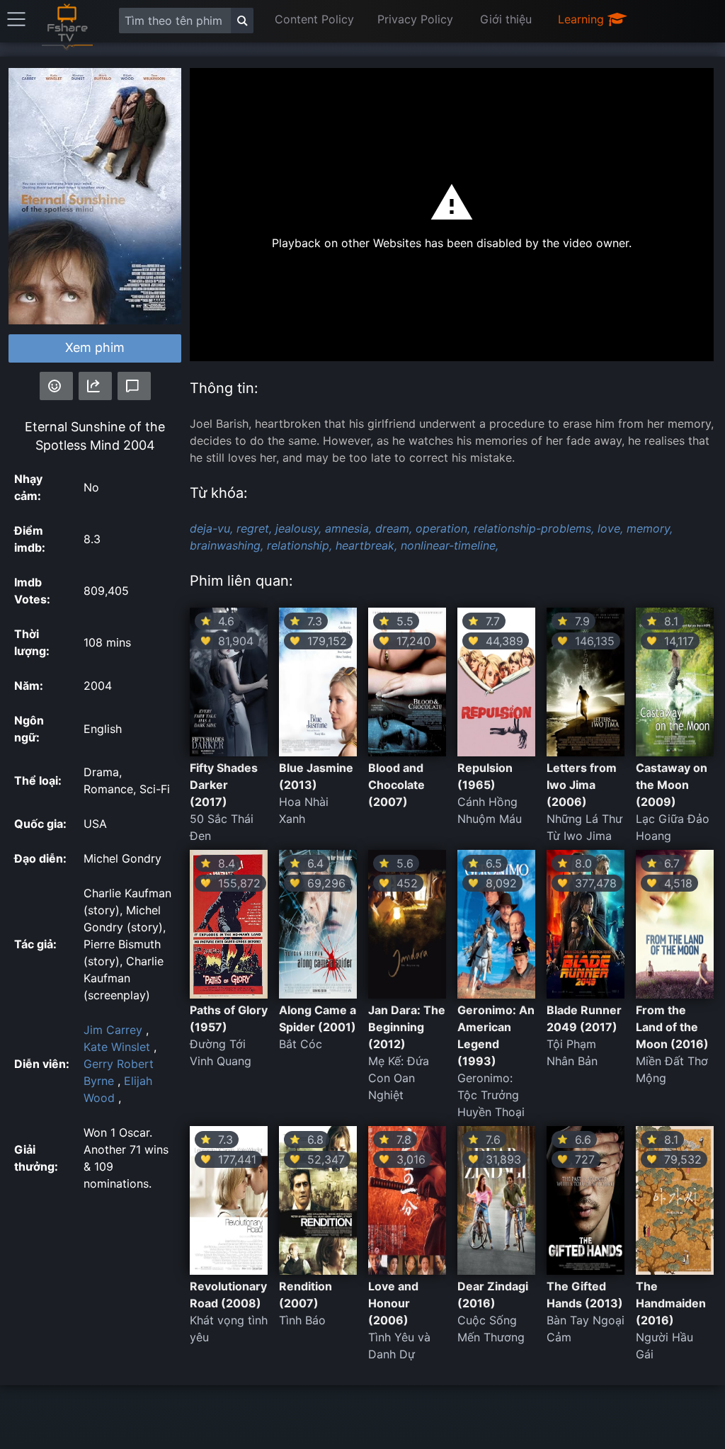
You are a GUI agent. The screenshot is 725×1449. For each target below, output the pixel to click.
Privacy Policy (415, 19)
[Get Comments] (134, 386)
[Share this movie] (95, 386)
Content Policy (314, 19)
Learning (582, 19)
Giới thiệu (506, 19)
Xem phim (95, 347)
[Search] (242, 20)
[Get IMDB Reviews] (56, 386)
